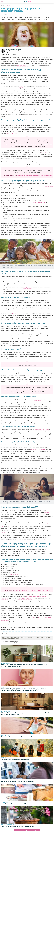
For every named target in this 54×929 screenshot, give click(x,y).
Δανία (9, 526)
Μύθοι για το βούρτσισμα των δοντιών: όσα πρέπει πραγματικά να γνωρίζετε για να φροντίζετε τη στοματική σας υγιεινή (23, 689)
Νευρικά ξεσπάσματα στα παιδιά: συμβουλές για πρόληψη (33, 590)
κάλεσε (25, 373)
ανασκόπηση (44, 152)
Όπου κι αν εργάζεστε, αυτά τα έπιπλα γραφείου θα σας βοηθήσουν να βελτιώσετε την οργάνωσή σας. (25, 665)
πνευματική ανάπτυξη (39, 202)
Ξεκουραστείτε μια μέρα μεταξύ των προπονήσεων (18, 737)
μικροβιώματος (27, 287)
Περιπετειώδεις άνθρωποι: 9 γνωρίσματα (15, 759)
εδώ (28, 453)
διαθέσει (32, 617)
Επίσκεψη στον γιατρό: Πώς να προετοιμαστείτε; (17, 781)
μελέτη (21, 86)
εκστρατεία (37, 399)
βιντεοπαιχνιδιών (12, 133)
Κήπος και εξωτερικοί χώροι (7, 824)
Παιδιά (8, 5)
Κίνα (2, 526)
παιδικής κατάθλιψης (23, 65)
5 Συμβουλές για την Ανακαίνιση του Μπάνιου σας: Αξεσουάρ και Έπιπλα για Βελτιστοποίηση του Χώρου (27, 713)
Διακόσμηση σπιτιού (6, 663)
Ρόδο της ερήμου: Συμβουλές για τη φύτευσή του (17, 826)
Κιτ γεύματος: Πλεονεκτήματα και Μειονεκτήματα (18, 804)
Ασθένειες (3, 780)
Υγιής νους (3, 757)
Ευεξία (2, 687)
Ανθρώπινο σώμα (5, 735)
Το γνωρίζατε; (4, 802)
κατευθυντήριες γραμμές (42, 429)
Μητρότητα (3, 5)
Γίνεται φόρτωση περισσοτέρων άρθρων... (27, 830)
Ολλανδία (4, 532)
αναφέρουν (47, 512)
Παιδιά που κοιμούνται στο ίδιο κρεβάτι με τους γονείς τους (34, 175)
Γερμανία (46, 524)
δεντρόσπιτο (14, 574)
